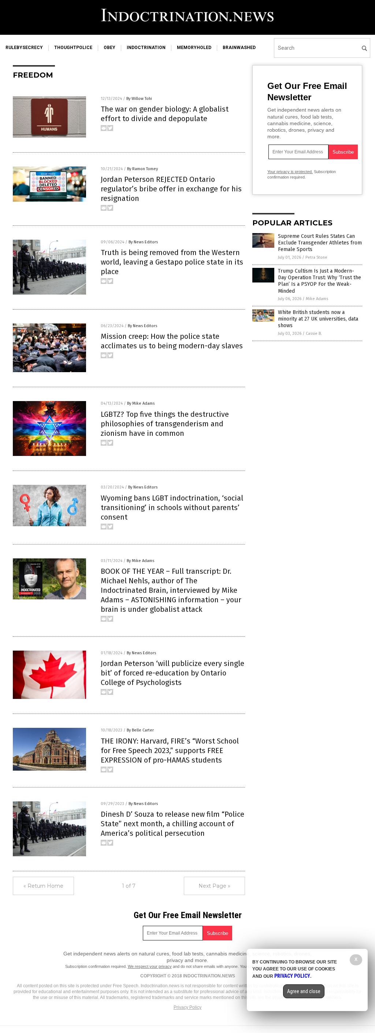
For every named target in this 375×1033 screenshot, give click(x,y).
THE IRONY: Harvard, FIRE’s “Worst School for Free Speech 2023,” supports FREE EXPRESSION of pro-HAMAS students (170, 750)
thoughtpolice (73, 47)
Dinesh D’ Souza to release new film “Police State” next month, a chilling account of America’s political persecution (172, 824)
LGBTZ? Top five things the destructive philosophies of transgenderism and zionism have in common (165, 424)
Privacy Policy (187, 1007)
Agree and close (303, 991)
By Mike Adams (141, 403)
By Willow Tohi (139, 98)
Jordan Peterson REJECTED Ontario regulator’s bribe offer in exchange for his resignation (171, 189)
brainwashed (239, 47)
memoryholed (194, 47)
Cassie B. (314, 333)
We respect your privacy (150, 966)
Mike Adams (317, 298)
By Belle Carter (140, 730)
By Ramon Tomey (142, 168)
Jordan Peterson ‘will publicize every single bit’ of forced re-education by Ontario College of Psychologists (172, 673)
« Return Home (43, 886)
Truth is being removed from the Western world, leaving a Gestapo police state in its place (172, 262)
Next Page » (214, 886)
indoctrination (146, 47)
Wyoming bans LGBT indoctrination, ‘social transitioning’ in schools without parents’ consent (172, 507)
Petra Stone (316, 257)
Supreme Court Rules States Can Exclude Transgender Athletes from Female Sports (320, 242)
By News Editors (143, 242)
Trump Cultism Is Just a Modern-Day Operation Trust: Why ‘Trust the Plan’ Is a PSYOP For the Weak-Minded (319, 281)
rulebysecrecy (24, 47)
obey (109, 47)
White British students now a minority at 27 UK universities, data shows (318, 319)
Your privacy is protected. (290, 171)
